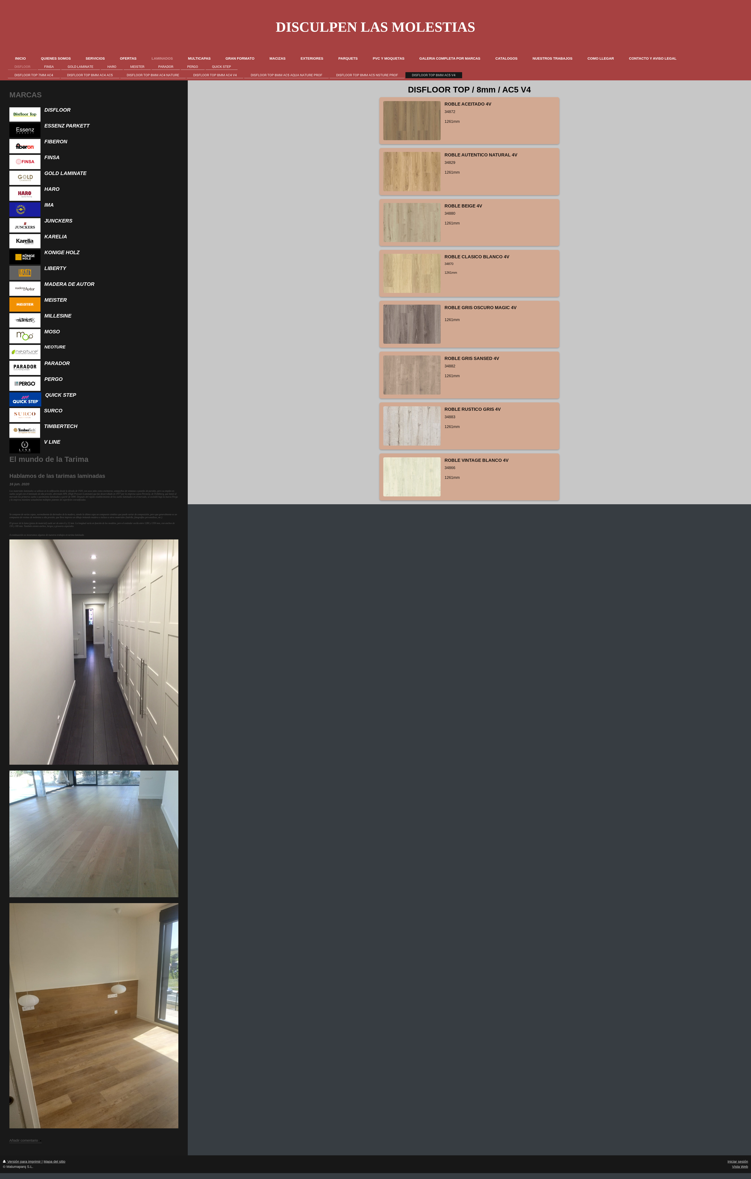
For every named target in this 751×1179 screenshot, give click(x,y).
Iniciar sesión (738, 1162)
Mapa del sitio (54, 1162)
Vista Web (740, 1167)
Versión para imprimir (24, 1162)
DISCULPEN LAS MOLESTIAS (375, 27)
